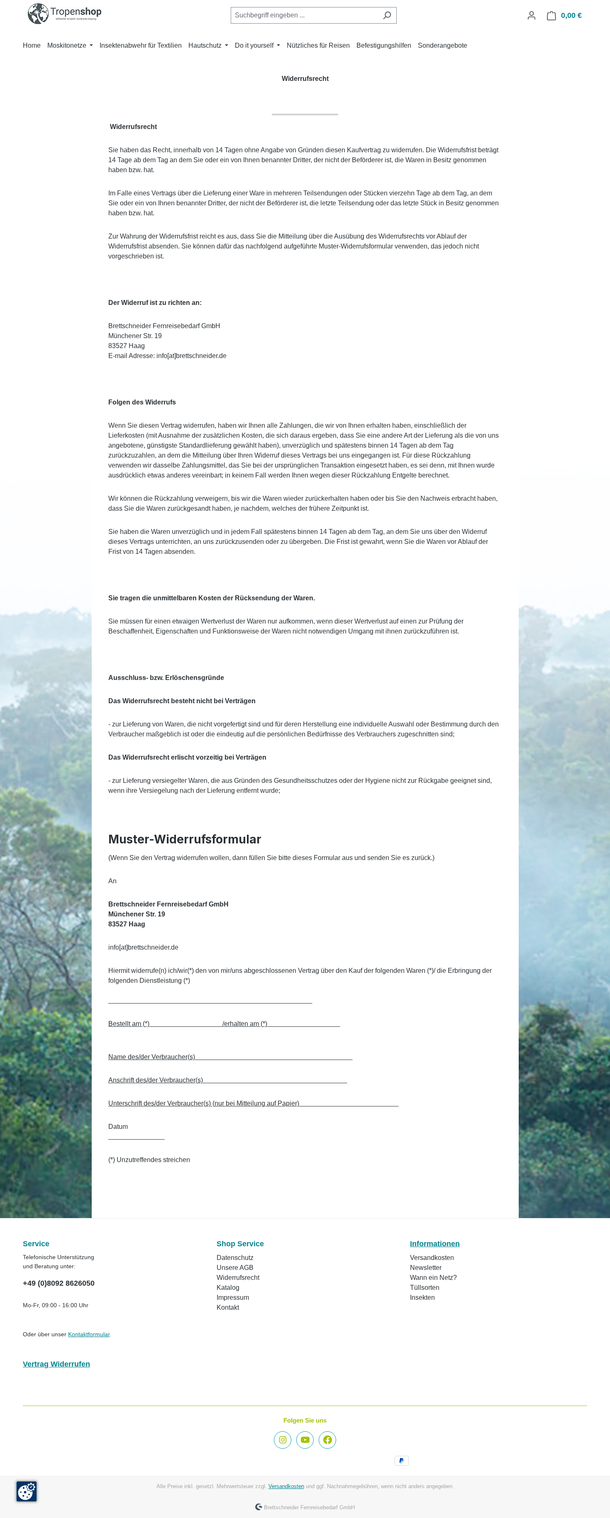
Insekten (422, 1297)
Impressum (233, 1297)
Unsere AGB (235, 1267)
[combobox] (304, 15)
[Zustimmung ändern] (27, 1491)
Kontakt (228, 1307)
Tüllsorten (424, 1287)
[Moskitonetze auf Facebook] (327, 1440)
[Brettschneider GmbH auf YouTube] (305, 1440)
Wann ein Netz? (433, 1277)
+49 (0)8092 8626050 (59, 1283)
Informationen (435, 1244)
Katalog (228, 1287)
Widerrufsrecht (238, 1277)
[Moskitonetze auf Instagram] (282, 1440)
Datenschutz (235, 1257)
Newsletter (426, 1267)
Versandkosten (432, 1257)
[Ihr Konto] (532, 15)
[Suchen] (387, 15)
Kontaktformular (89, 1334)
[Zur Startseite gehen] (64, 13)
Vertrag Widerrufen (56, 1364)
